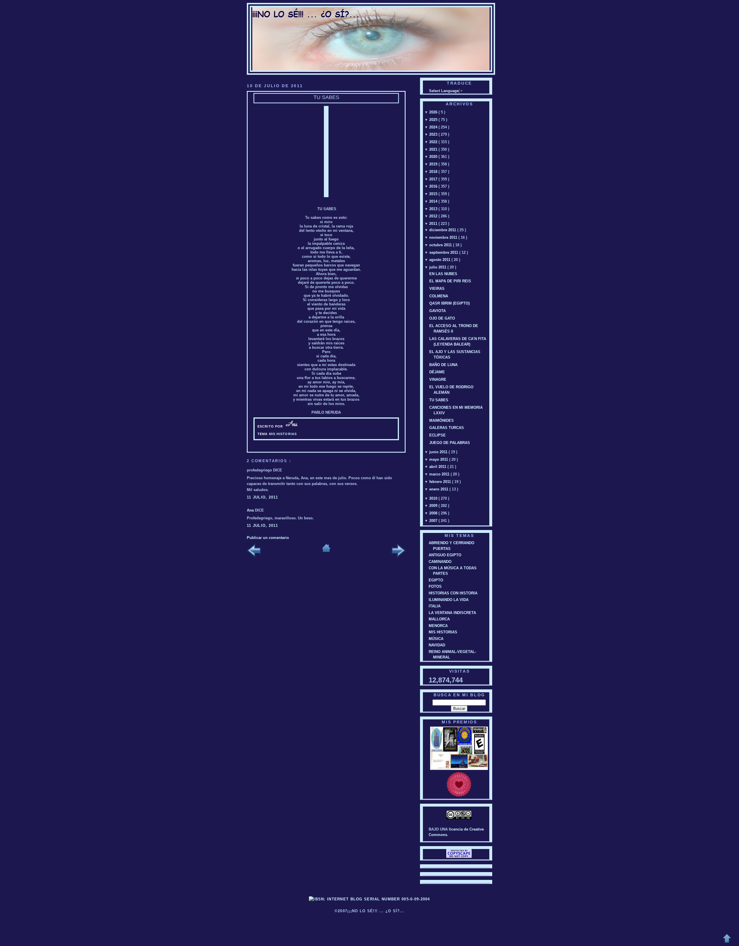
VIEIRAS (437, 288)
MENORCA (438, 626)
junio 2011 (439, 452)
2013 (433, 209)
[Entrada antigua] (399, 551)
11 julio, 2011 (262, 497)
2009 (433, 505)
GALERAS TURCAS (446, 428)
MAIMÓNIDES (441, 420)
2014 (433, 201)
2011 (433, 223)
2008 (433, 513)
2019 (433, 164)
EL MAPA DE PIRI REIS (450, 281)
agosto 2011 (440, 260)
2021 (433, 149)
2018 (433, 171)
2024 (433, 127)
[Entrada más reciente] (254, 551)
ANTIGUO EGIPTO (445, 555)
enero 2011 (439, 489)
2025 (433, 119)
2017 (433, 179)
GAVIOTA (437, 311)
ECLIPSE (437, 435)
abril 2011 (438, 466)
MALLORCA (439, 619)
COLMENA (438, 296)
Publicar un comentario (268, 537)
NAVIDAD (437, 645)
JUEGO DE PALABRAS (449, 443)
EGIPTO (436, 580)
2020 (433, 156)
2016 (433, 186)
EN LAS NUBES (443, 274)
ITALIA (435, 606)
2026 (433, 112)
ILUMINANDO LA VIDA (449, 600)
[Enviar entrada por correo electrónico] (301, 426)
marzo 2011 (440, 474)
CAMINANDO (440, 561)
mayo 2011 (439, 459)
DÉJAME (437, 372)
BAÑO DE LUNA (443, 365)
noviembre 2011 (443, 237)
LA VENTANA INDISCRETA (452, 613)
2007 (433, 520)
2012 (433, 216)
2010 (433, 498)
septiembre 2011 (444, 252)
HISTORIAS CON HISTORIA (453, 593)
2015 (433, 194)
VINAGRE (437, 379)
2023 (433, 134)
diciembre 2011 (443, 230)
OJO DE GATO (442, 318)
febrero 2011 (440, 481)
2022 (433, 142)
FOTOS (435, 586)
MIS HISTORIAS (283, 434)
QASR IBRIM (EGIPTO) (449, 303)
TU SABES (326, 97)
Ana (251, 510)
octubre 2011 (441, 245)
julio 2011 (438, 267)
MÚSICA (436, 639)
